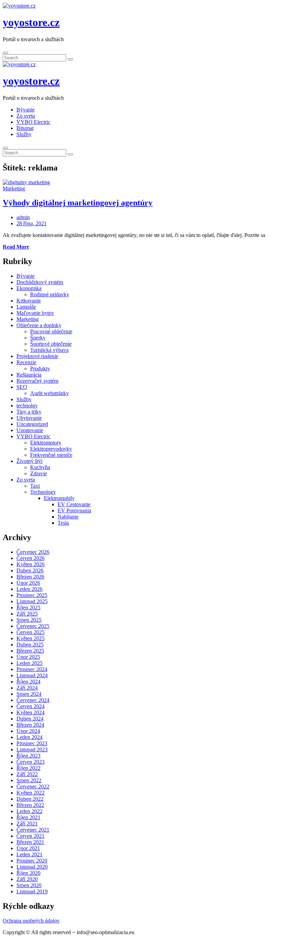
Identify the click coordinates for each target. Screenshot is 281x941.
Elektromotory (45, 442)
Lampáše (26, 307)
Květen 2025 (30, 638)
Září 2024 (27, 688)
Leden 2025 (29, 663)
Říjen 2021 (28, 817)
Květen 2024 (30, 712)
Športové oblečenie (51, 344)
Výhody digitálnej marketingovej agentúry (77, 202)
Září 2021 (27, 823)
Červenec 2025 (32, 626)
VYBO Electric (33, 122)
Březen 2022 (30, 805)
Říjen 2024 (28, 681)
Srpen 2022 (28, 780)
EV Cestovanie (74, 504)
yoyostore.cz (31, 22)
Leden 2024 (29, 737)
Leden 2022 (29, 811)
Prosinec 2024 (31, 669)
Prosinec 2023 (31, 743)
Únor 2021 (28, 848)
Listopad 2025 (32, 601)
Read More (16, 247)
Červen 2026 (30, 558)
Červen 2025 (30, 632)
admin (23, 217)
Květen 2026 (30, 564)
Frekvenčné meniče (51, 455)
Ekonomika (28, 288)
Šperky (38, 338)
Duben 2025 (30, 644)
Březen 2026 (30, 577)
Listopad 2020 (32, 867)
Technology (43, 492)
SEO (21, 387)
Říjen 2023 (28, 756)
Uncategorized (32, 424)
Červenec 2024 (32, 700)
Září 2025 (27, 614)
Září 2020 (27, 879)
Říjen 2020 (28, 873)
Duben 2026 (30, 570)
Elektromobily (59, 498)
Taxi (35, 486)
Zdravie (38, 473)
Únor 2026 (28, 583)
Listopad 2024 (32, 675)
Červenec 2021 (32, 830)
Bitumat (25, 128)
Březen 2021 (30, 842)
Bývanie (25, 109)
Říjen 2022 (28, 768)
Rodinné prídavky (49, 294)
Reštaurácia (28, 375)
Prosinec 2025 (31, 595)
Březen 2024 (30, 725)
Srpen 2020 (28, 885)
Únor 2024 (28, 731)
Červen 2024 (30, 706)
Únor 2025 (28, 657)
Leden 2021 (29, 854)
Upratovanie (29, 430)
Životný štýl (29, 461)
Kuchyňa (40, 467)
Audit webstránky (49, 393)
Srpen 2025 (28, 620)
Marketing (14, 188)
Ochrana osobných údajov (31, 921)
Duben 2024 (30, 719)
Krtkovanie (28, 300)
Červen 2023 (30, 762)
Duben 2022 (30, 799)
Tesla (63, 523)
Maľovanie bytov (35, 313)
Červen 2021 (30, 836)
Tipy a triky (28, 412)
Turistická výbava (49, 350)
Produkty (40, 368)
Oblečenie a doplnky (38, 325)
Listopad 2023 (32, 749)
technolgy (27, 405)
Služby (24, 134)
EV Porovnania (74, 510)
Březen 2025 (30, 651)
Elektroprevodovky (51, 449)
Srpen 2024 (28, 694)
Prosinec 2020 (31, 860)
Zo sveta (25, 116)
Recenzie (26, 362)
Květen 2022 (30, 793)
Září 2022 (27, 774)
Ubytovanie (29, 418)
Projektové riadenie (37, 356)
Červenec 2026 (32, 552)
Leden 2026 (29, 589)
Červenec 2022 (32, 786)
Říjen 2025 (28, 607)
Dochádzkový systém (39, 282)
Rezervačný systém (37, 381)
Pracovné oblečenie (51, 331)
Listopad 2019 (32, 891)
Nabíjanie (68, 517)
